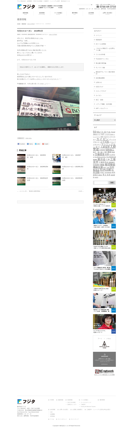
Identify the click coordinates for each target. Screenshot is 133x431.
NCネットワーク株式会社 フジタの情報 (104, 374)
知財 (108, 167)
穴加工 (102, 172)
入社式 (81, 191)
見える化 (106, 175)
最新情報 (60, 400)
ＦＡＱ (52, 419)
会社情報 (52, 409)
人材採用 (105, 147)
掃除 (102, 165)
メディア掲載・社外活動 (104, 104)
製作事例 (102, 400)
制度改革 (99, 40)
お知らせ (99, 82)
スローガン (28, 138)
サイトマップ (75, 419)
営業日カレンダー (72, 404)
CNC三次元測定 (71, 402)
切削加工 (109, 149)
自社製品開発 (100, 78)
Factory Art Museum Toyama (88, 406)
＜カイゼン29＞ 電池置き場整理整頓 (28, 191)
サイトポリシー (62, 419)
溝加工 (105, 167)
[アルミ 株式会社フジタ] (40, 7)
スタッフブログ (53, 34)
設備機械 (52, 414)
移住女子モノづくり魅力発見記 (105, 72)
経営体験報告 (108, 172)
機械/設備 (98, 167)
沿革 (51, 412)
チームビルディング (86, 402)
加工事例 (107, 152)
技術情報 (69, 400)
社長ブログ (99, 87)
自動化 (100, 175)
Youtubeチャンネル (102, 59)
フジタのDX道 (100, 54)
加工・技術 (99, 100)
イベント (99, 35)
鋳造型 (96, 177)
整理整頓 (110, 164)
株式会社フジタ (64, 425)
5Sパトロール (104, 132)
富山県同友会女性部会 (100, 157)
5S (94, 131)
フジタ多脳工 (84, 400)
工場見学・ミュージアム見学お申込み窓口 (98, 409)
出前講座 (102, 150)
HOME (52, 400)
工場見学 (83, 404)
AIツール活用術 (101, 44)
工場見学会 (103, 162)
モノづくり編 (100, 67)
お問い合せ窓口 (63, 409)
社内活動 (105, 169)
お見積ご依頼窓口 (77, 409)
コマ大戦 (104, 142)
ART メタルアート (102, 108)
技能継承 (96, 165)
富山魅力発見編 (101, 63)
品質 (107, 154)
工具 (108, 159)
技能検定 (112, 162)
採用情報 (52, 416)
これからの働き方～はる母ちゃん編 (105, 49)
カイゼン (99, 95)
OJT (102, 134)
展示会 (101, 159)
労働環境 (99, 154)
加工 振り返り (98, 152)
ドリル (111, 142)
